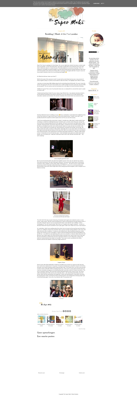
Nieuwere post (41, 372)
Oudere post (82, 372)
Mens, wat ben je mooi (96, 97)
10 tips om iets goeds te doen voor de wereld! (97, 112)
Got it (102, 3)
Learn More (96, 3)
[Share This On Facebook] (64, 311)
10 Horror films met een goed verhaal (96, 118)
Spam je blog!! (96, 104)
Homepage (61, 372)
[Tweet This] (66, 311)
